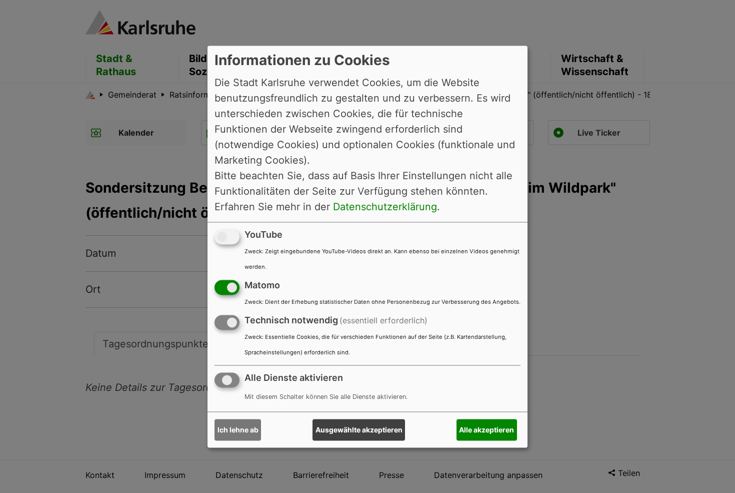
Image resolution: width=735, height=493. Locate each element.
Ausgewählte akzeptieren (359, 429)
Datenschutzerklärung (385, 207)
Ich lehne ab (238, 429)
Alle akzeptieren (486, 429)
